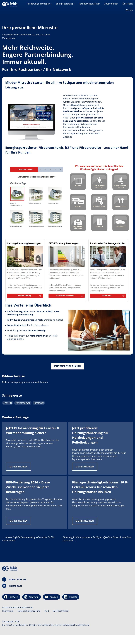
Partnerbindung (23, 402)
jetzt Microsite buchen (67, 366)
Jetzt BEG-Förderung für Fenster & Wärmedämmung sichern (32, 430)
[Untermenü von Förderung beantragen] (51, 4)
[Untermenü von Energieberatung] (74, 4)
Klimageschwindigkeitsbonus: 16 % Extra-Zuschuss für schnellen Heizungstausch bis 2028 (100, 487)
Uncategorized (8, 38)
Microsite (7, 402)
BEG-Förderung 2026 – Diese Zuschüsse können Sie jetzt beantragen (28, 487)
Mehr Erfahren (20, 468)
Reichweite (39, 402)
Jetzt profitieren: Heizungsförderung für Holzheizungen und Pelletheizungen (90, 435)
